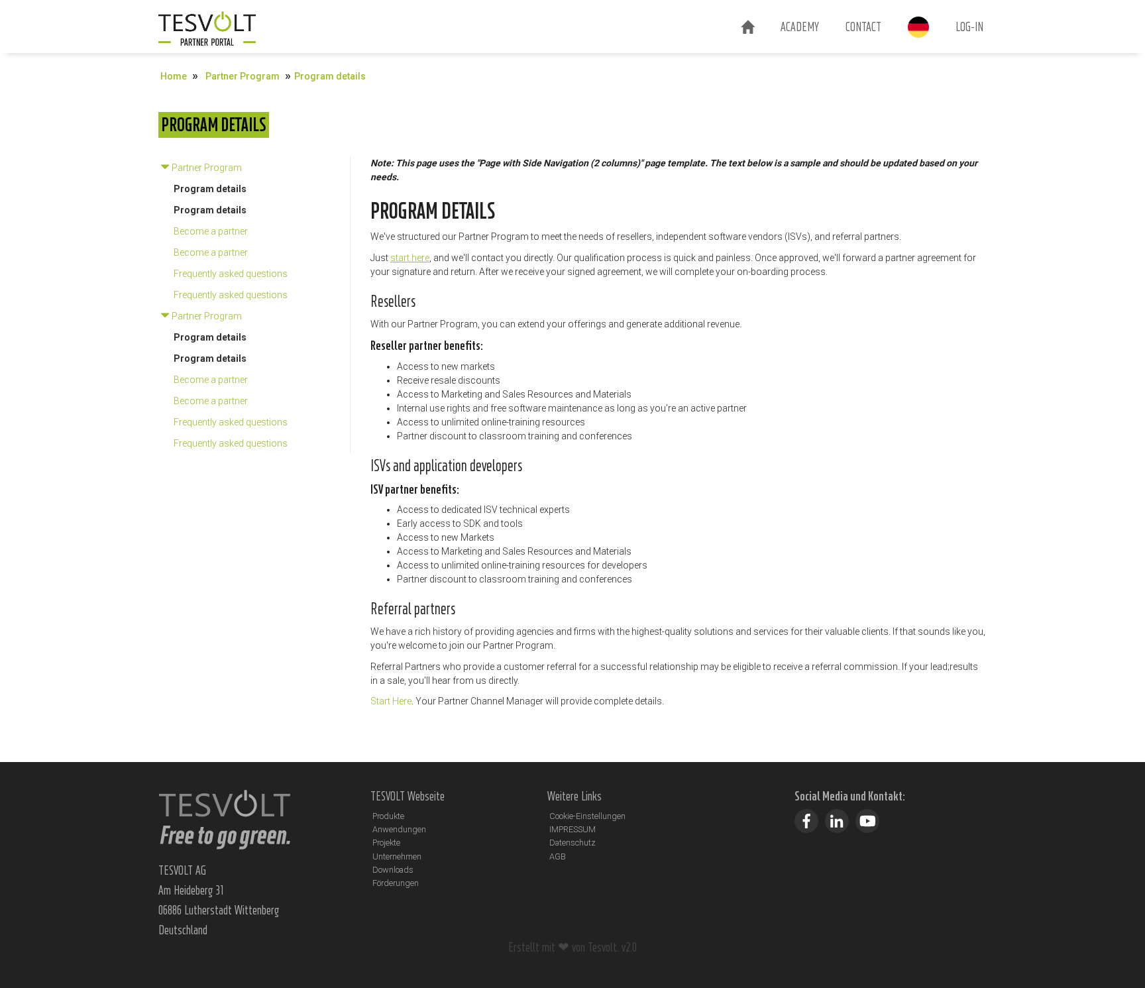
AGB (557, 856)
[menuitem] (747, 27)
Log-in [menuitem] (969, 26)
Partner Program (242, 76)
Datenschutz (572, 843)
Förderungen (395, 883)
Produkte (388, 816)
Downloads (392, 870)
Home (173, 76)
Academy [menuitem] (800, 26)
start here (409, 257)
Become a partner (211, 231)
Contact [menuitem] (863, 26)
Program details (210, 189)
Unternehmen (396, 856)
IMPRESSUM (572, 829)
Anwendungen (399, 829)
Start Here (390, 701)
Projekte (386, 843)
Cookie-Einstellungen (587, 816)
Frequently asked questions (231, 273)
